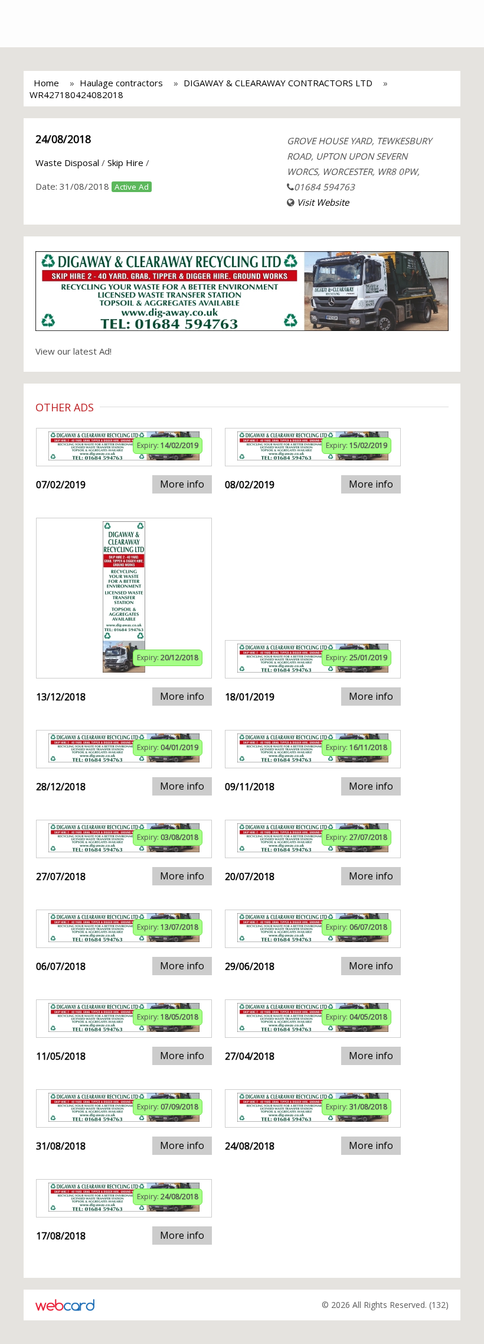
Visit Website (323, 202)
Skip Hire (125, 162)
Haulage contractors (121, 83)
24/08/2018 (63, 139)
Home (46, 83)
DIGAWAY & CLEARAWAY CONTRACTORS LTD (278, 83)
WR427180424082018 (76, 94)
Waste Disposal (67, 162)
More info (182, 484)
